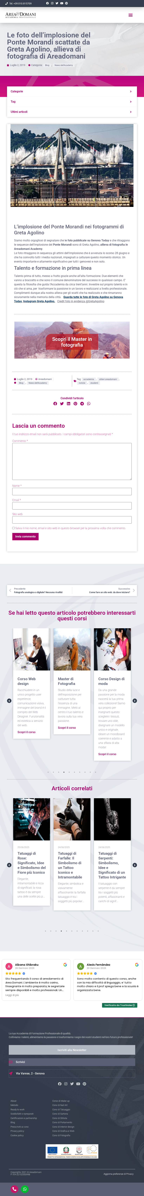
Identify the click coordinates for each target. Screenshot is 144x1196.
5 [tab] (69, 772)
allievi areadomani (108, 379)
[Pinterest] (66, 3)
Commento (20, 441)
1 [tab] (48, 772)
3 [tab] (58, 772)
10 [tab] (95, 772)
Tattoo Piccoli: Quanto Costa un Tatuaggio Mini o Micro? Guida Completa (112, 863)
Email (16, 500)
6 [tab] (74, 772)
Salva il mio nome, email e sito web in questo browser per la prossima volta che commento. (70, 528)
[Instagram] (52, 3)
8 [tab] (85, 772)
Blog (47, 65)
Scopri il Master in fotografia (72, 342)
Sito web (17, 514)
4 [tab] (64, 772)
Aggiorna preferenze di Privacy (118, 1174)
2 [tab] (53, 772)
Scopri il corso (26, 727)
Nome (17, 486)
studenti (94, 383)
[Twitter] (57, 3)
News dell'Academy (64, 65)
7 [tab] (79, 772)
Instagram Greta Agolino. (39, 301)
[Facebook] (47, 3)
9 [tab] (90, 772)
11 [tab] (98, 931)
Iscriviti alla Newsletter (72, 1050)
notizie (82, 383)
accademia (88, 379)
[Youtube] (62, 3)
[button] (130, 15)
